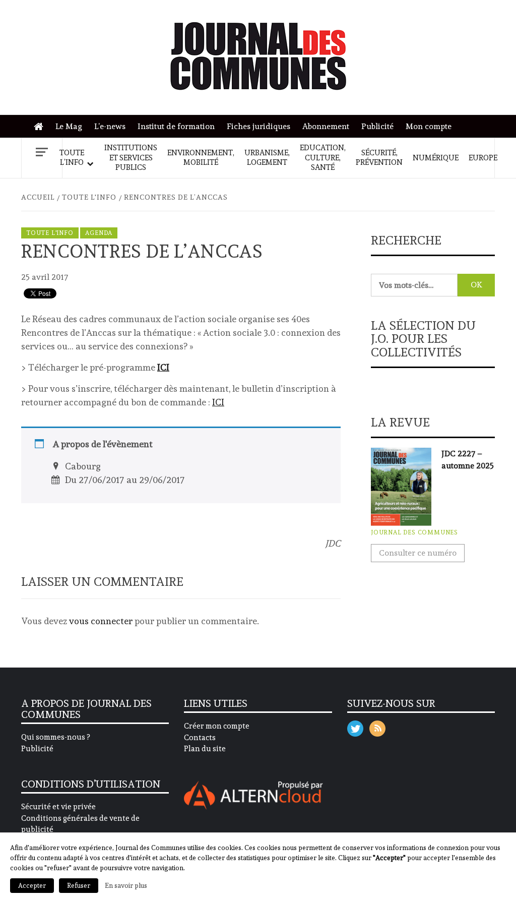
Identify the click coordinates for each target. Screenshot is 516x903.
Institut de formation (176, 126)
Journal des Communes (414, 532)
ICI (163, 367)
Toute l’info (71, 157)
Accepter (32, 885)
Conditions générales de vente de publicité (80, 824)
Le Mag (68, 126)
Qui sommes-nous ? (55, 737)
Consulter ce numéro (418, 553)
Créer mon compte (216, 726)
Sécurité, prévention (379, 157)
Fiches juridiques (258, 126)
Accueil (41, 127)
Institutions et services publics (130, 157)
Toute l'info (50, 232)
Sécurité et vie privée (58, 806)
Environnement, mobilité (200, 157)
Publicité (377, 126)
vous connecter (101, 621)
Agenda (98, 232)
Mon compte (429, 126)
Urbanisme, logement (267, 157)
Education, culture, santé (323, 157)
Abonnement (325, 126)
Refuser (78, 885)
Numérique (436, 157)
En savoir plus (126, 885)
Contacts (200, 737)
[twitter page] (355, 726)
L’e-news (109, 126)
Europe (483, 157)
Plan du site (205, 748)
